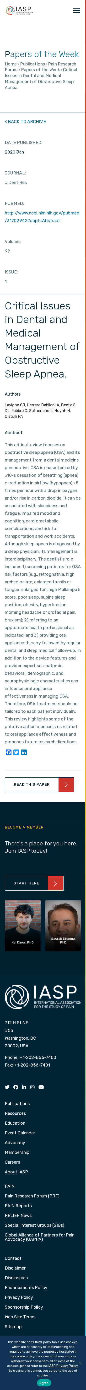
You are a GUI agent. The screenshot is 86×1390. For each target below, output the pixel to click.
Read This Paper (32, 784)
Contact (13, 1258)
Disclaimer (15, 1268)
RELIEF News (18, 1215)
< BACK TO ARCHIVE (25, 121)
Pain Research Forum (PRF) (32, 1196)
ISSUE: (11, 272)
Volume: (13, 241)
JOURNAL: (15, 173)
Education (15, 1123)
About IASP (16, 1172)
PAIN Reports (18, 1206)
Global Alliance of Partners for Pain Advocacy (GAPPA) (40, 1237)
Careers (12, 1162)
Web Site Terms (20, 1317)
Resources (15, 1113)
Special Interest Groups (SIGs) (34, 1225)
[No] (80, 1363)
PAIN (10, 1186)
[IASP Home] (19, 10)
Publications (17, 1104)
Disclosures (16, 1278)
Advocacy (15, 1143)
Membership (17, 1152)
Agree (44, 1383)
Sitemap (13, 1327)
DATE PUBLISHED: (24, 142)
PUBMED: (14, 203)
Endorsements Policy (26, 1288)
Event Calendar (20, 1133)
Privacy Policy (19, 1297)
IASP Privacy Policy (63, 1366)
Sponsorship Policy (24, 1307)
